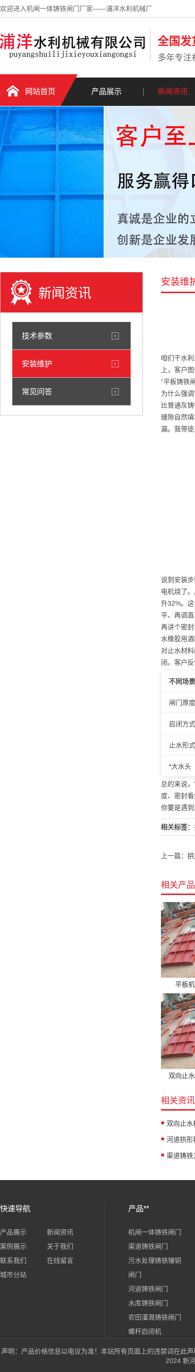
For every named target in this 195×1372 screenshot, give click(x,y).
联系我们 (13, 1260)
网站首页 (40, 91)
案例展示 (13, 1246)
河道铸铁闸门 (148, 1289)
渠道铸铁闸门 (148, 1246)
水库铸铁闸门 (148, 1303)
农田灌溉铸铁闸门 (154, 1317)
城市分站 (13, 1274)
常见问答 (37, 391)
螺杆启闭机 (144, 1331)
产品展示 (106, 91)
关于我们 (60, 1246)
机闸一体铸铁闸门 (154, 1232)
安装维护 (37, 363)
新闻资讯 (60, 1232)
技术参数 (37, 335)
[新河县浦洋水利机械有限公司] (72, 58)
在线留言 (60, 1260)
